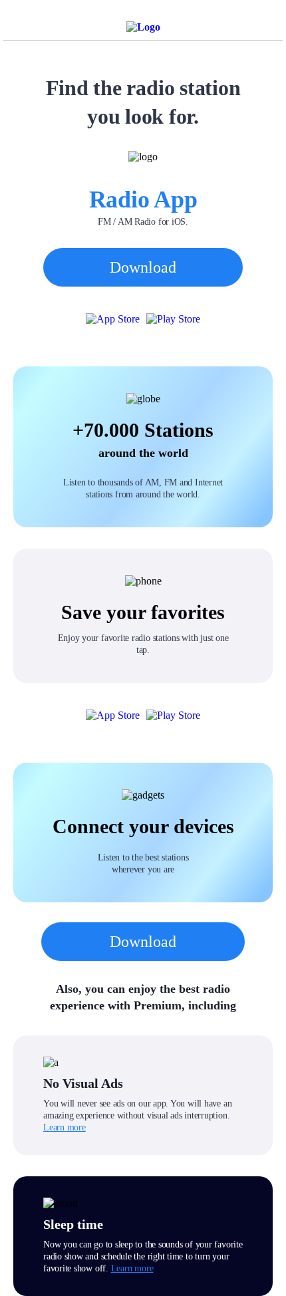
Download (143, 267)
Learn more (64, 1127)
